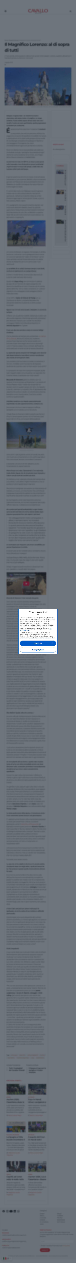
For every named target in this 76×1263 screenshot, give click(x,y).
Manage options (38, 650)
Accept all (38, 643)
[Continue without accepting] (38, 615)
